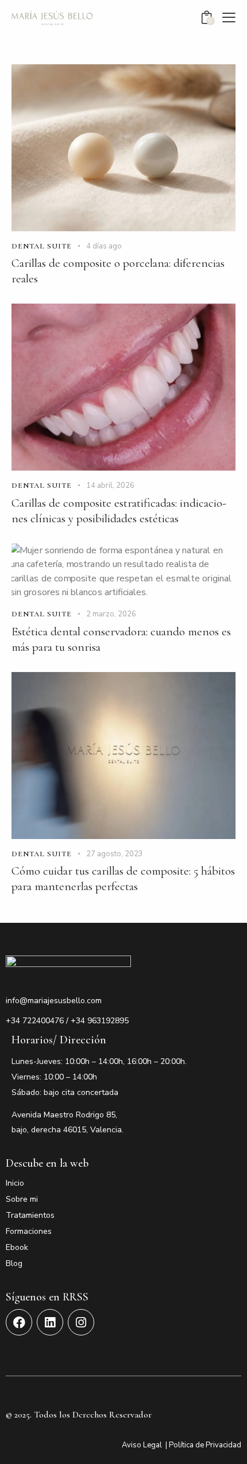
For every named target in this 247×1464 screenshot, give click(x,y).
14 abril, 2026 (110, 485)
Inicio (15, 1183)
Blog (14, 1263)
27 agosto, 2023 (114, 854)
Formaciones (29, 1231)
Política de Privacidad (205, 1445)
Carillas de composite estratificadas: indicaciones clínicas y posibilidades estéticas (118, 511)
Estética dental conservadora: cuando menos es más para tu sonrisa (121, 639)
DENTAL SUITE (41, 246)
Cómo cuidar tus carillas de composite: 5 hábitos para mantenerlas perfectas (123, 879)
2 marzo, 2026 (111, 614)
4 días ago (104, 246)
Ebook (17, 1247)
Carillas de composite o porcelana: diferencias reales (118, 271)
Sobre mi (22, 1199)
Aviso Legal (142, 1445)
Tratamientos (30, 1215)
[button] (229, 17)
